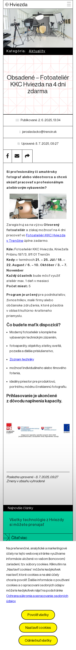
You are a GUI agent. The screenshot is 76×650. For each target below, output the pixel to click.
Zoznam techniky (22, 359)
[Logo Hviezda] (36, 4)
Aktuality (37, 51)
